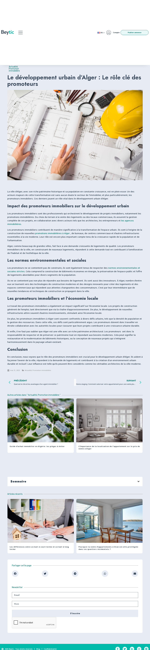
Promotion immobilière (14, 70)
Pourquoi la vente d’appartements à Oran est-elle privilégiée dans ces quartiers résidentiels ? (108, 548)
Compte (116, 32)
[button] (20, 32)
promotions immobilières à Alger (52, 233)
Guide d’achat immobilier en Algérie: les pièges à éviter (37, 446)
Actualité (13, 66)
